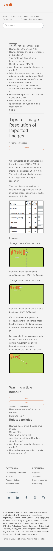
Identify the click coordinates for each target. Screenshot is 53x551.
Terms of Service (10, 539)
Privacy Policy (25, 539)
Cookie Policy (39, 539)
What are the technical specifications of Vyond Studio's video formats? (24, 103)
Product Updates (39, 480)
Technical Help (12, 484)
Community (37, 484)
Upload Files (15, 432)
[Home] (8, 4)
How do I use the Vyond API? (23, 49)
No (26, 403)
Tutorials (9, 476)
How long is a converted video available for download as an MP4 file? (25, 88)
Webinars (36, 473)
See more (14, 110)
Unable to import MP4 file (21, 64)
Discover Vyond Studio (16, 473)
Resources (38, 468)
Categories (12, 468)
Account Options (13, 480)
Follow (26, 148)
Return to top (15, 416)
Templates (36, 476)
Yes (26, 399)
